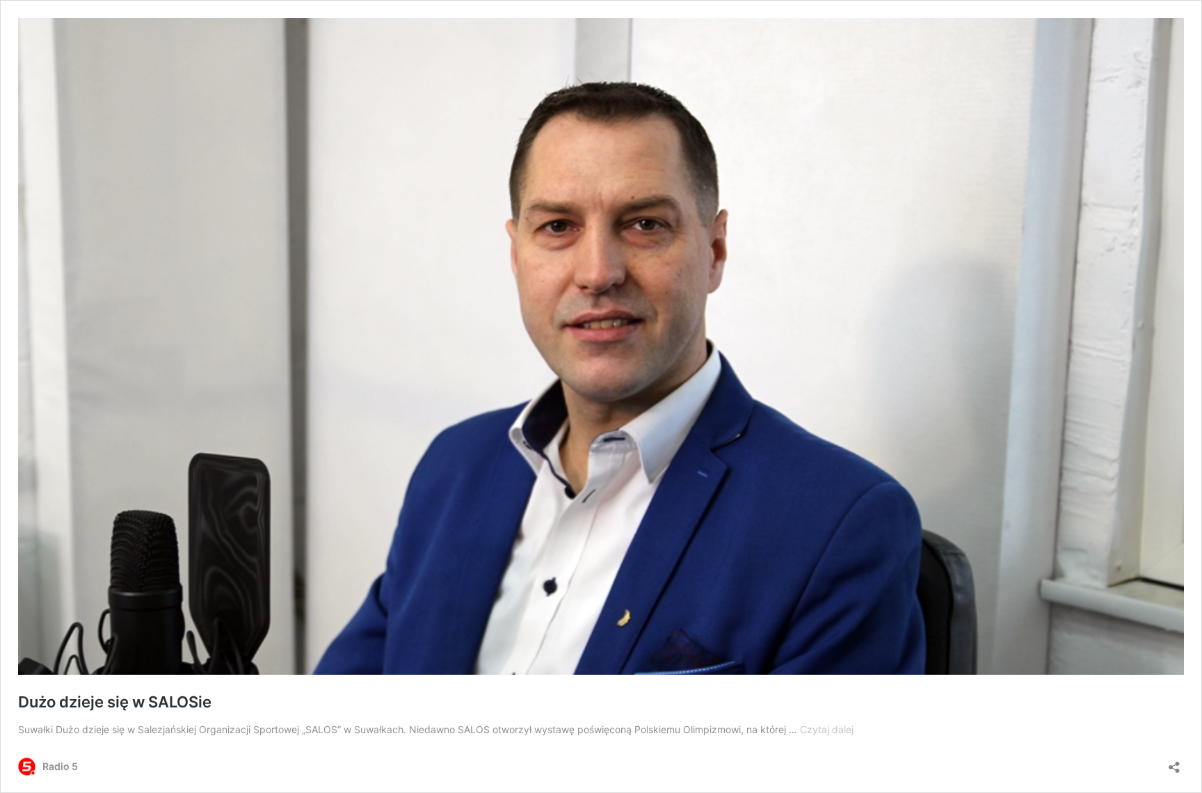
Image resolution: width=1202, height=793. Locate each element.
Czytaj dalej (827, 729)
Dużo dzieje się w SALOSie (114, 702)
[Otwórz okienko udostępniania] (1174, 763)
